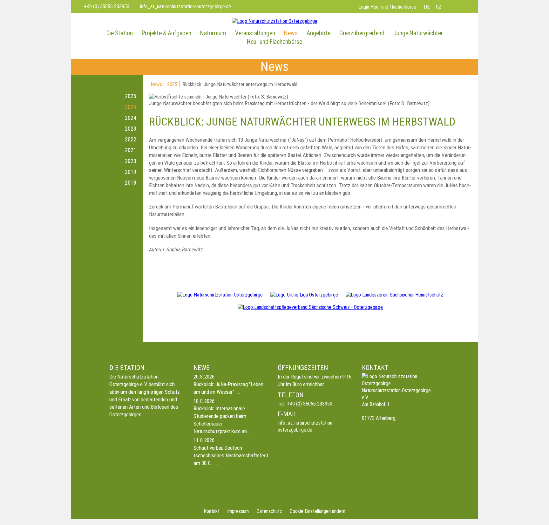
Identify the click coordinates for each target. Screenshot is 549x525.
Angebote (318, 33)
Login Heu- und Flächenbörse (387, 7)
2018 (130, 183)
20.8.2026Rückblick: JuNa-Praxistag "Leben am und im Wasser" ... (228, 384)
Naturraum (213, 33)
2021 (130, 150)
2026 (130, 96)
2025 (130, 107)
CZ (439, 7)
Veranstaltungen (255, 33)
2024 (130, 118)
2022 (130, 139)
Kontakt (212, 511)
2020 (130, 161)
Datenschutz (269, 511)
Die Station (119, 33)
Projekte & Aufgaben (166, 33)
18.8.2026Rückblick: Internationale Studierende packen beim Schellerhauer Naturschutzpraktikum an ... (223, 416)
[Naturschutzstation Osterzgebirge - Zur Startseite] (274, 21)
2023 (130, 129)
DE (427, 7)
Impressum (238, 511)
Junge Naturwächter (418, 33)
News (291, 33)
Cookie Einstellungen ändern (317, 511)
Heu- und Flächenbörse (274, 41)
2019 (130, 172)
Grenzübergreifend (361, 33)
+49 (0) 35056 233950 (309, 404)
